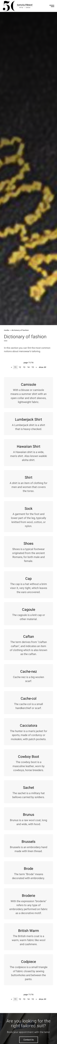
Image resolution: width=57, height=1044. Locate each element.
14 (28, 367)
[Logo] (18, 6)
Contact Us (28, 1039)
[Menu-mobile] (51, 6)
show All (42, 367)
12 (20, 367)
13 (24, 367)
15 (33, 367)
